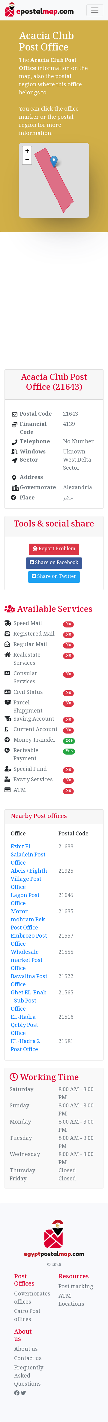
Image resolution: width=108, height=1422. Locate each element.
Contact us (28, 1358)
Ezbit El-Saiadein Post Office (28, 855)
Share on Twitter (56, 577)
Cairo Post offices (27, 1315)
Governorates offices (32, 1298)
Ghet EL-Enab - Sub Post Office (28, 1001)
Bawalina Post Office (29, 981)
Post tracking (75, 1287)
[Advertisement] (54, 301)
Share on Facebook (56, 563)
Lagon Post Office (25, 899)
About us (26, 1349)
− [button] (27, 159)
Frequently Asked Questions (28, 1376)
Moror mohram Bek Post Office (28, 920)
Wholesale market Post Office (27, 960)
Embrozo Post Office (29, 940)
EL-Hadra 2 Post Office (25, 1045)
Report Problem (56, 549)
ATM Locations (71, 1300)
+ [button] (27, 150)
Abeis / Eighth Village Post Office (29, 879)
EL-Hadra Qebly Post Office (24, 1025)
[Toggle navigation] (94, 10)
